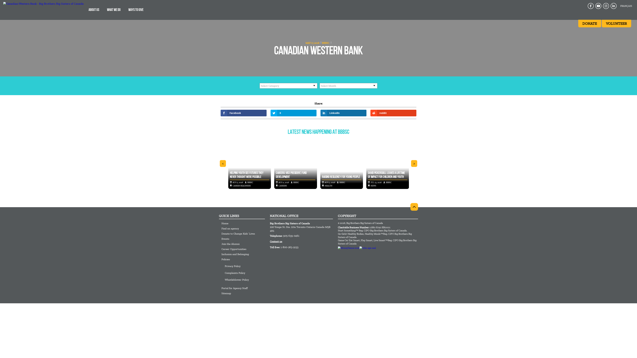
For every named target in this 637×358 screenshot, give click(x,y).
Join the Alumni (230, 243)
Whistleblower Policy (237, 279)
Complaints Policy (235, 272)
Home (224, 223)
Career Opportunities (233, 249)
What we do (114, 10)
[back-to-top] (414, 207)
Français (626, 5)
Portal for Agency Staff (234, 288)
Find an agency (230, 228)
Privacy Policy (233, 266)
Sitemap (226, 293)
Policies (225, 259)
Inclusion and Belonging (235, 254)
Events (225, 238)
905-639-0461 (291, 235)
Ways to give (135, 10)
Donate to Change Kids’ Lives (238, 233)
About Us (94, 10)
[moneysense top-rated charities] (348, 247)
